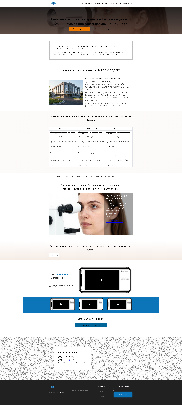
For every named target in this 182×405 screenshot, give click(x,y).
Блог (106, 3)
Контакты (118, 3)
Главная (81, 3)
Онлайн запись (127, 3)
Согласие (79, 395)
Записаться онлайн (91, 325)
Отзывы (111, 3)
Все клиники (88, 3)
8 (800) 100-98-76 (123, 386)
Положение (73, 395)
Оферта (102, 388)
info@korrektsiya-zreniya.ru (70, 361)
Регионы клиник (99, 3)
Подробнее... (114, 220)
